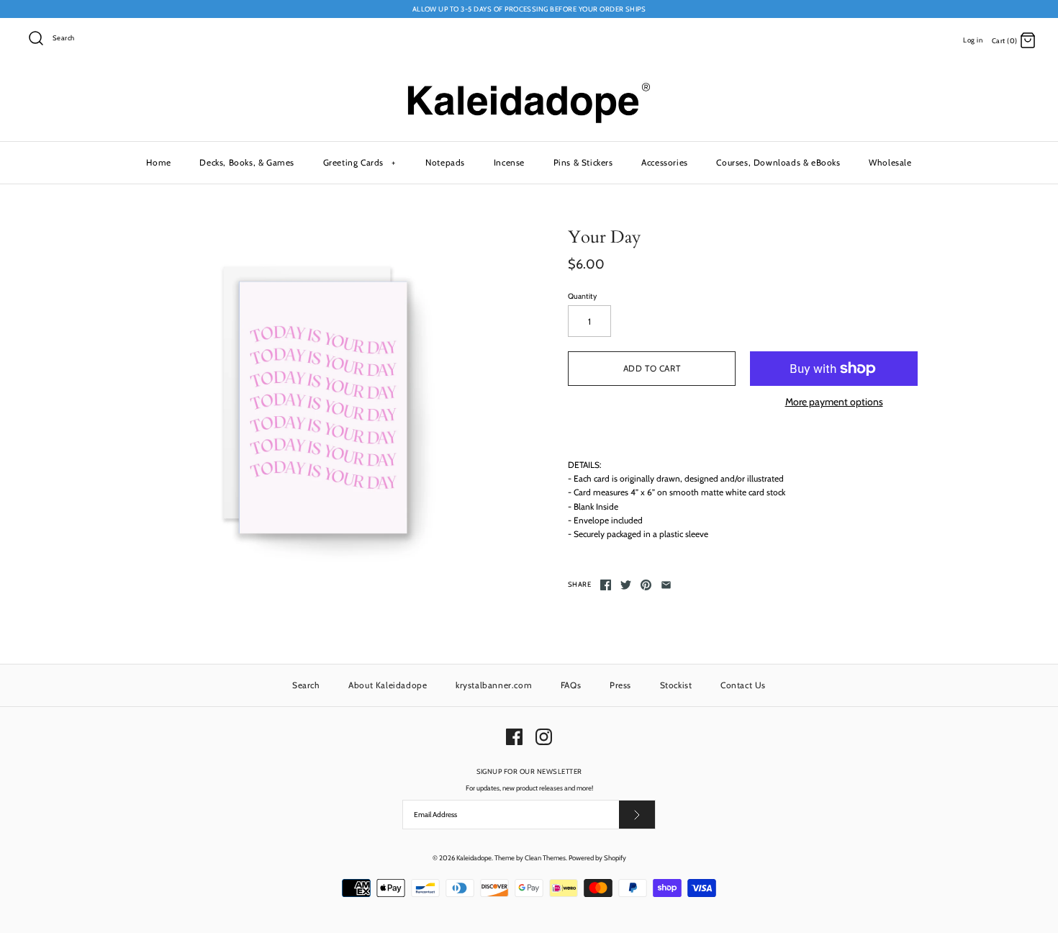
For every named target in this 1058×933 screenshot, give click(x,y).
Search (306, 685)
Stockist (676, 685)
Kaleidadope (474, 858)
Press (620, 685)
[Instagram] (543, 737)
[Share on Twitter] (625, 585)
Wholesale (890, 162)
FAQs (571, 685)
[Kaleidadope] (529, 86)
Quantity (582, 296)
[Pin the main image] (646, 585)
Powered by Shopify (597, 858)
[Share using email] (666, 585)
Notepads (445, 162)
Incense (509, 162)
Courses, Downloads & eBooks (778, 162)
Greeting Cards (359, 162)
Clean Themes (545, 858)
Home (158, 162)
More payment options (834, 402)
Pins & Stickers (583, 162)
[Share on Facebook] (605, 585)
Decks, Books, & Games (246, 162)
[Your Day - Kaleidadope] (315, 402)
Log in (972, 40)
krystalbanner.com (494, 685)
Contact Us (743, 685)
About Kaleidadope (387, 685)
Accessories (664, 162)
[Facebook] (514, 737)
